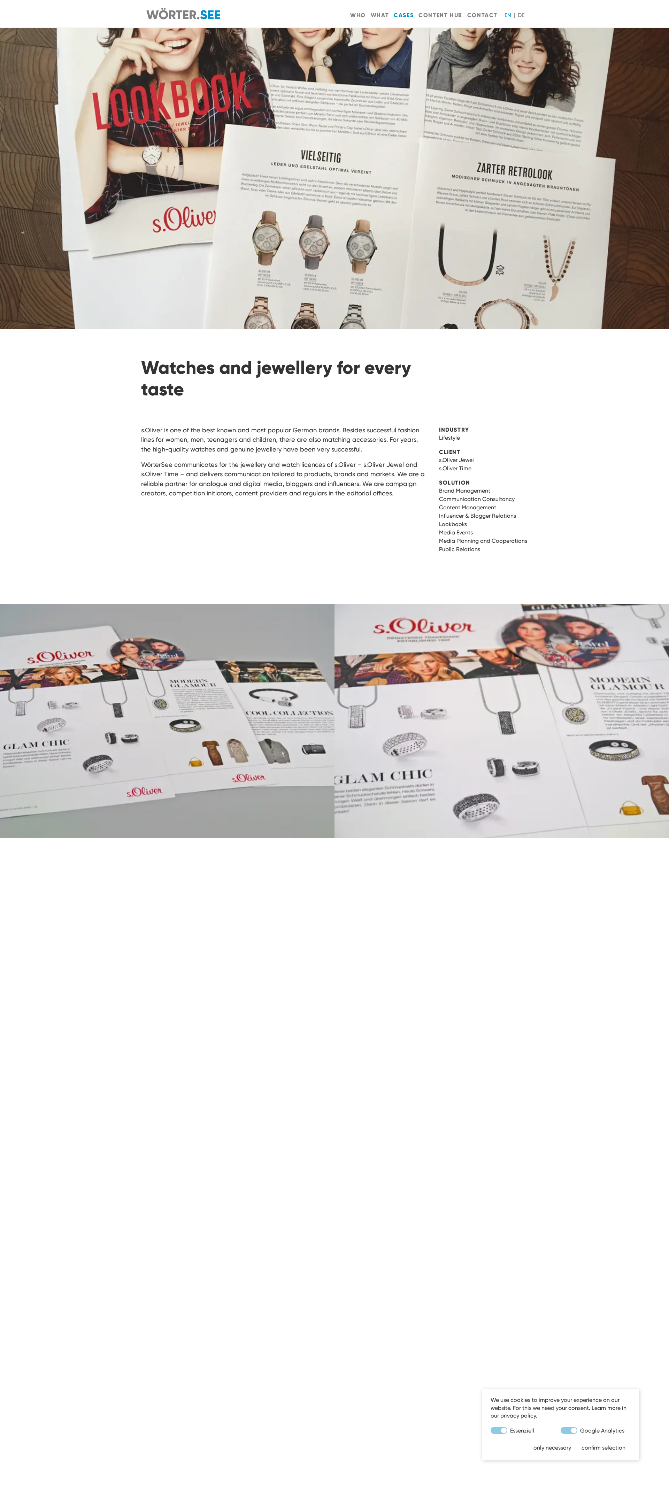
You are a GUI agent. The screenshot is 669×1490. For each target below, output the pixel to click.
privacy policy (518, 1415)
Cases (404, 14)
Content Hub (440, 14)
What (380, 14)
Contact (482, 14)
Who (358, 14)
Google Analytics (601, 1430)
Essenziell (521, 1430)
